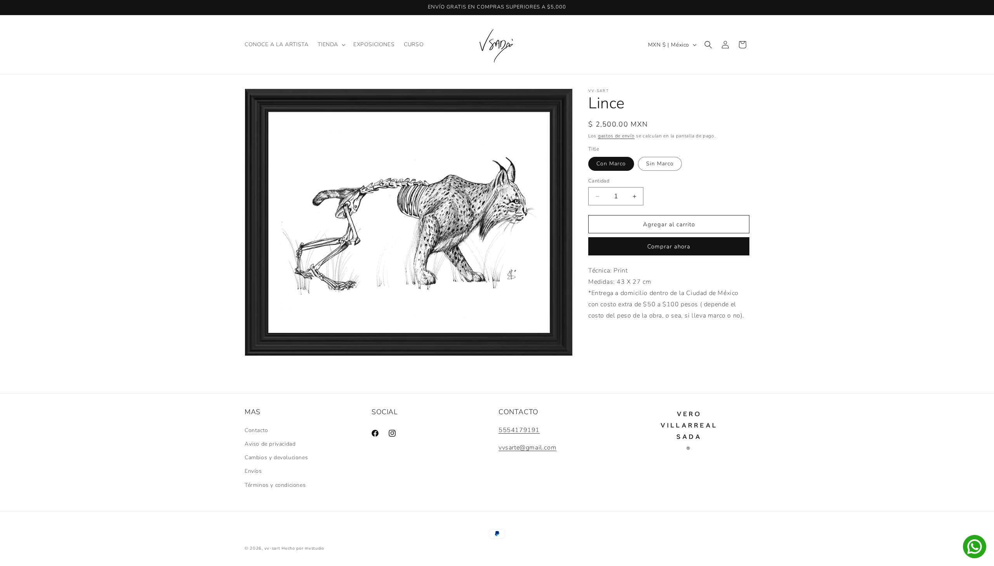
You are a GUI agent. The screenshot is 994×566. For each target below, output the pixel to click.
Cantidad (598, 180)
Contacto (256, 430)
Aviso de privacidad (270, 444)
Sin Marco (660, 163)
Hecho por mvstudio (303, 548)
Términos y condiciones (275, 485)
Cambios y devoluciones (276, 457)
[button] (331, 44)
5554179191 (519, 430)
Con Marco (611, 163)
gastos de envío (616, 136)
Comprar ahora (668, 246)
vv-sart (272, 548)
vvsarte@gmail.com (527, 447)
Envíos (253, 471)
